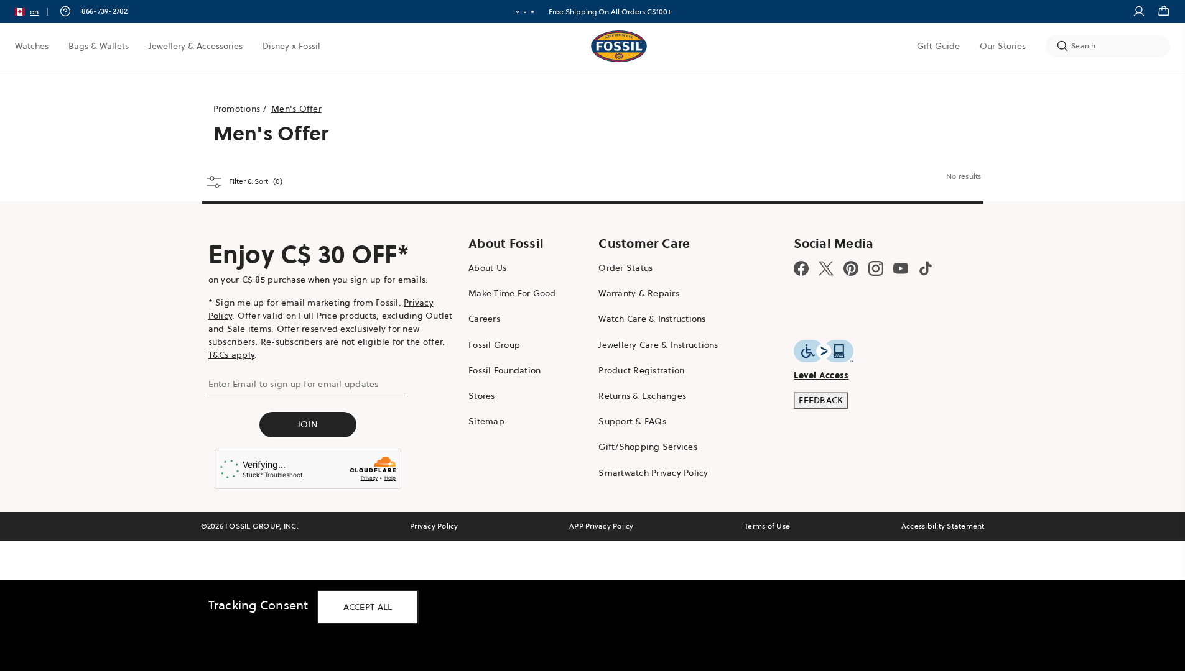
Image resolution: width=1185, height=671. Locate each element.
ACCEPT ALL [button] (368, 607)
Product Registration (641, 370)
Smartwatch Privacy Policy (653, 473)
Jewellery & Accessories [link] (196, 46)
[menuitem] (32, 46)
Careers (484, 319)
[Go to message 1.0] (517, 12)
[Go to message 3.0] (532, 12)
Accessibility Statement (943, 526)
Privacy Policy (434, 526)
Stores (481, 396)
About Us (487, 268)
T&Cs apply (231, 355)
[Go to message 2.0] (525, 12)
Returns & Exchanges (642, 396)
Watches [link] (32, 46)
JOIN (307, 424)
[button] (36, 11)
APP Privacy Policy (601, 526)
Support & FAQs (632, 421)
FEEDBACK (821, 400)
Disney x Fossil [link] (291, 46)
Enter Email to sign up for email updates (293, 384)
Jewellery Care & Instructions (658, 345)
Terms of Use (767, 526)
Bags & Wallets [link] (98, 46)
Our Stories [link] (1003, 46)
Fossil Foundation (504, 370)
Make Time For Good (512, 293)
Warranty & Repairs (638, 293)
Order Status (625, 268)
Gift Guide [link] (938, 46)
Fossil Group (494, 345)
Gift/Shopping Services (647, 446)
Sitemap (486, 421)
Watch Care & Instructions (651, 319)
